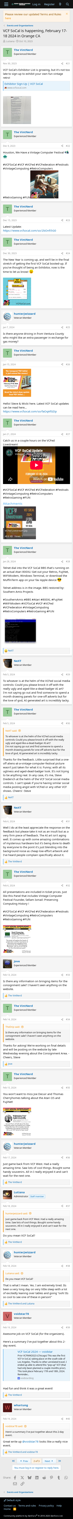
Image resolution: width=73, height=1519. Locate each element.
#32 (68, 885)
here (8, 18)
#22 (68, 145)
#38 (68, 1265)
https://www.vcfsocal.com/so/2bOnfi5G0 (29, 230)
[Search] (67, 4)
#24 (68, 253)
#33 (68, 974)
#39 (68, 1327)
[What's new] (60, 4)
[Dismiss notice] (66, 14)
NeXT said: (11, 730)
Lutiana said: (12, 1273)
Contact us (10, 1505)
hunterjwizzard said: (16, 1213)
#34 (68, 1019)
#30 (68, 723)
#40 (68, 1418)
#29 (68, 674)
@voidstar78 (30, 1441)
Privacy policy (46, 1505)
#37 (68, 1206)
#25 (68, 327)
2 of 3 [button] (36, 1461)
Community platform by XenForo (33, 1515)
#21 (68, 63)
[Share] (62, 64)
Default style (13, 1500)
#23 (68, 220)
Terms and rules (27, 1505)
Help (59, 1505)
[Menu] (6, 4)
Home (7, 1509)
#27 (68, 434)
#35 (68, 1087)
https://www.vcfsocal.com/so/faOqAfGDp (30, 411)
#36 (68, 1157)
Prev (25, 1461)
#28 (68, 561)
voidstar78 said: (14, 1426)
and (21, 1303)
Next (48, 1461)
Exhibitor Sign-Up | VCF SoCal (23, 84)
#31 (68, 821)
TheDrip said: (12, 1026)
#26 (68, 364)
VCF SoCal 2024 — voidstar (35, 1351)
